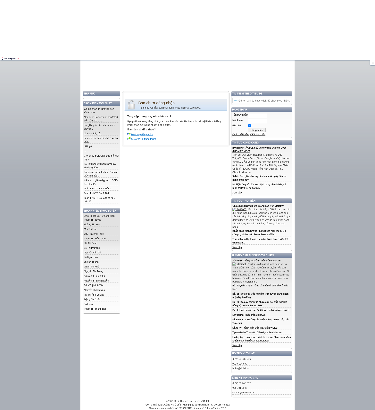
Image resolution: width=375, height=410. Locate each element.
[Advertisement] (187, 64)
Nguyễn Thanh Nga (94, 290)
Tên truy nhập (240, 114)
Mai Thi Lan (90, 229)
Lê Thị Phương (92, 248)
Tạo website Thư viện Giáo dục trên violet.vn (256, 332)
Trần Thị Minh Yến (94, 285)
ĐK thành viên (257, 134)
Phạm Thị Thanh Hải (95, 309)
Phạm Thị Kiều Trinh (95, 238)
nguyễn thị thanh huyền (96, 280)
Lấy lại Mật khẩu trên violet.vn (248, 315)
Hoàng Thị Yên (92, 224)
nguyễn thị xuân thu (94, 276)
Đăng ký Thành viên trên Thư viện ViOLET (255, 327)
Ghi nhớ (236, 125)
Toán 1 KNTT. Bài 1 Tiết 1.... (98, 193)
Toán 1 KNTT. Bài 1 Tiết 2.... (98, 188)
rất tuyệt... (89, 146)
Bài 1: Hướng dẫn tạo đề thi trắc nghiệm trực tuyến (260, 310)
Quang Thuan (91, 262)
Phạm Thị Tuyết (92, 219)
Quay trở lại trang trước (143, 139)
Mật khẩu (237, 120)
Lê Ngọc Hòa (91, 257)
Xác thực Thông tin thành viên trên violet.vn (256, 260)
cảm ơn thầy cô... (93, 133)
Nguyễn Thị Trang (93, 271)
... (85, 151)
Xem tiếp (237, 192)
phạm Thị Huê (91, 266)
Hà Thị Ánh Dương (94, 294)
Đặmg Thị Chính (92, 299)
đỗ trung (88, 304)
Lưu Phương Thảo (94, 234)
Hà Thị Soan (90, 243)
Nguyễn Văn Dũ (92, 252)
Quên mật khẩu (240, 134)
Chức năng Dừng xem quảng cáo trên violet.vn (258, 206)
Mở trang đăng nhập (142, 134)
